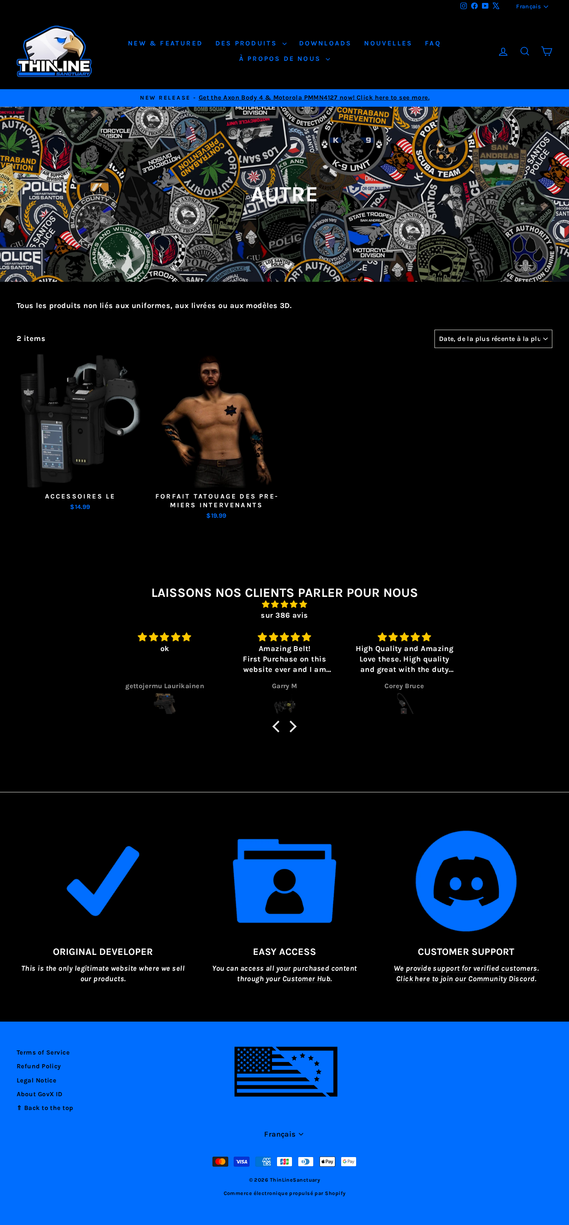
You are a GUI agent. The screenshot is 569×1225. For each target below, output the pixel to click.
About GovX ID (40, 1094)
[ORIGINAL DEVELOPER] (103, 881)
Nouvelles (388, 43)
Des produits (247, 43)
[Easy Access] (284, 881)
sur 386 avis (284, 615)
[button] (278, 726)
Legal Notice (36, 1080)
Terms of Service (43, 1052)
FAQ (433, 43)
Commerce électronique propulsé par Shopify (285, 1193)
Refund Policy (39, 1066)
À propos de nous (281, 59)
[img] (284, 604)
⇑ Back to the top (45, 1108)
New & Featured (165, 43)
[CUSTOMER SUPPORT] (466, 881)
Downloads (325, 43)
